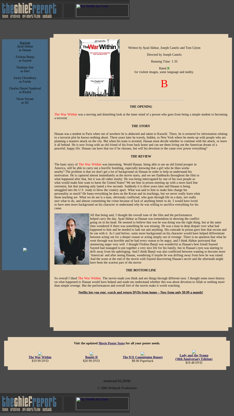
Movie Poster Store (111, 343)
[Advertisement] (25, 176)
